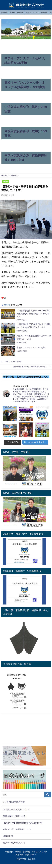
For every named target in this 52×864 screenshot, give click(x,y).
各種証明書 (8, 836)
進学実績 (44, 12)
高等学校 (20, 12)
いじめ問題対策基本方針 (14, 802)
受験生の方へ (30, 855)
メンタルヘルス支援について (16, 809)
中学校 (12, 12)
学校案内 (4, 12)
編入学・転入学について (14, 843)
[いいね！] (2, 298)
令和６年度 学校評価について (17, 829)
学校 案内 (9, 852)
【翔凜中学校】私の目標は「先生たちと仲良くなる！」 (30, 367)
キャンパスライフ (32, 12)
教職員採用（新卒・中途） (15, 816)
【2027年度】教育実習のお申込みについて (22, 823)
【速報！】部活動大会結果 (12, 361)
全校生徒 (5, 181)
